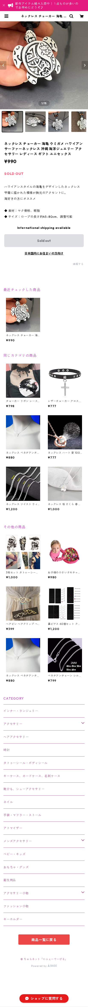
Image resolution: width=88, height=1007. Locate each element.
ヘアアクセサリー (16, 737)
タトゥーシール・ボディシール (25, 763)
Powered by (39, 966)
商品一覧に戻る (44, 940)
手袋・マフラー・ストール (22, 815)
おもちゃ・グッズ (16, 867)
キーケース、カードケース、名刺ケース (31, 776)
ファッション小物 (16, 906)
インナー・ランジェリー (20, 711)
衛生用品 (9, 880)
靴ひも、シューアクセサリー (23, 789)
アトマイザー (12, 828)
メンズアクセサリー (17, 841)
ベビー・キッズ (14, 854)
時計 (6, 750)
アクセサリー (12, 724)
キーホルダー (12, 919)
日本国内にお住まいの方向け (44, 253)
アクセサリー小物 (16, 893)
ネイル (8, 802)
